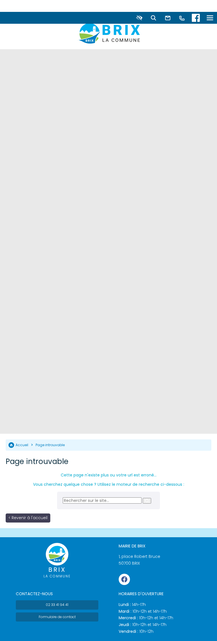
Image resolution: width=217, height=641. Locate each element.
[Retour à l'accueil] (108, 33)
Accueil (22, 445)
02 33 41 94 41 (57, 604)
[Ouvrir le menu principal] (210, 18)
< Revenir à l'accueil (27, 518)
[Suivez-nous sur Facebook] (196, 18)
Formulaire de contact (57, 616)
